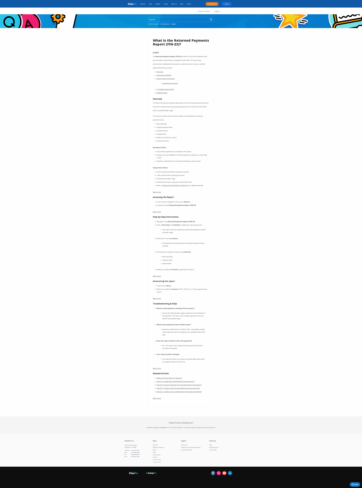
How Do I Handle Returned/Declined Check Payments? (176, 382)
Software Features (158, 447)
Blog (181, 4)
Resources (212, 441)
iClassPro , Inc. (129, 441)
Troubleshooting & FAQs (165, 89)
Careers (155, 457)
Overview (160, 72)
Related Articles (162, 93)
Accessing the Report (164, 75)
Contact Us (184, 445)
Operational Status (186, 450)
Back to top (157, 192)
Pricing (166, 4)
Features (142, 4)
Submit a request (204, 11)
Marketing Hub (213, 447)
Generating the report (170, 83)
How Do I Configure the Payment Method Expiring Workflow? (178, 388)
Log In (227, 4)
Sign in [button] (217, 11)
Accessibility (213, 450)
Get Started (212, 4)
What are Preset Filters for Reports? (175, 185)
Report (174, 24)
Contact (188, 4)
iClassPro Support (153, 24)
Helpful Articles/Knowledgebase (191, 447)
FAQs (150, 4)
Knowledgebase (165, 24)
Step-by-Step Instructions (166, 79)
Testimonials (156, 455)
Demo (154, 450)
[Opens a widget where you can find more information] (355, 484)
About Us (174, 4)
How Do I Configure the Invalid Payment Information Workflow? (179, 392)
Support (157, 4)
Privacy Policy (157, 460)
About (155, 441)
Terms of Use (157, 462)
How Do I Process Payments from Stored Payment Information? (179, 385)
